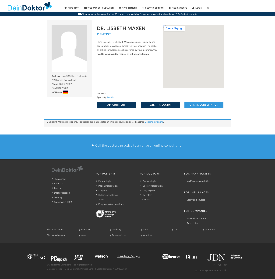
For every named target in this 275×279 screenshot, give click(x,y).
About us (58, 183)
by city (174, 229)
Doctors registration (152, 185)
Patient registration (108, 185)
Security (58, 197)
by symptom (146, 235)
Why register (148, 190)
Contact (146, 199)
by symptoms (208, 229)
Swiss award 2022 (63, 202)
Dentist (104, 34)
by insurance (84, 229)
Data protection (62, 192)
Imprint (58, 188)
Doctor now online (154, 121)
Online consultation (108, 195)
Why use (102, 190)
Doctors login (149, 181)
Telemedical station (196, 218)
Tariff (101, 199)
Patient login (104, 181)
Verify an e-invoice (196, 199)
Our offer (147, 195)
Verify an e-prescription (198, 181)
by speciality (115, 229)
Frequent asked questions (110, 204)
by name (144, 229)
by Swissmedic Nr (117, 235)
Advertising (192, 223)
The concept (60, 179)
